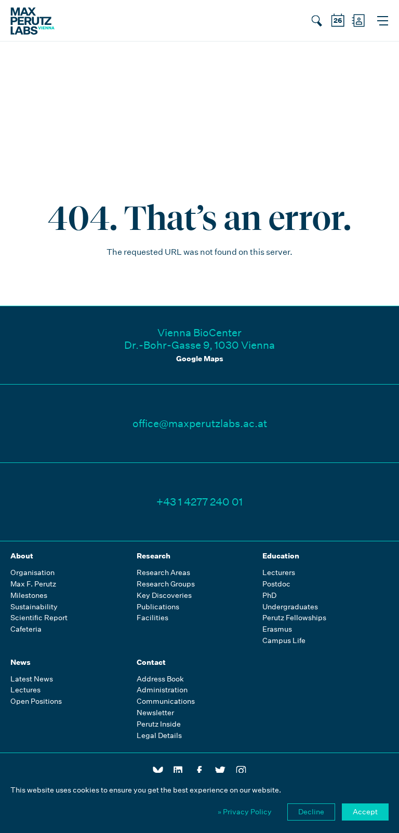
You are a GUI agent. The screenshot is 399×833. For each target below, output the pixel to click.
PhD (269, 595)
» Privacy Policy (245, 811)
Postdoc (276, 584)
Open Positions (36, 701)
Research (153, 556)
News (20, 662)
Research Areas (163, 572)
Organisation (32, 572)
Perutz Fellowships (294, 617)
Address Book (160, 679)
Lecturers (278, 572)
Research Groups (166, 584)
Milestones (28, 595)
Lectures (25, 690)
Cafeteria (26, 629)
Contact (151, 662)
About (21, 556)
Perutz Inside (159, 724)
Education (280, 556)
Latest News (31, 679)
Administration (162, 690)
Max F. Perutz (33, 584)
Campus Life (283, 640)
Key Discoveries (164, 595)
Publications (158, 607)
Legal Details (159, 735)
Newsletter (155, 712)
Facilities (152, 617)
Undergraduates (290, 607)
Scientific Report (39, 617)
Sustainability (34, 607)
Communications (166, 701)
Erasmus (277, 629)
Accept (365, 811)
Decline (311, 811)
